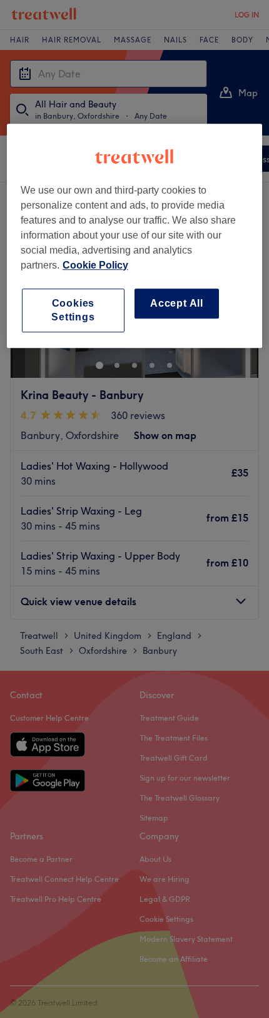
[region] (135, 236)
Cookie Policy (95, 265)
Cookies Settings (72, 310)
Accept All (176, 303)
